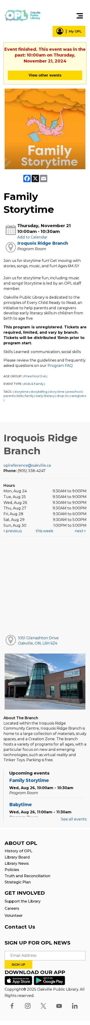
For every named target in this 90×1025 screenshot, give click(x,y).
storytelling (39, 391)
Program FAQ (60, 365)
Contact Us (20, 927)
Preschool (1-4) (35, 376)
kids (20, 396)
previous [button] (13, 531)
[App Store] (18, 980)
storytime (21, 391)
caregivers (78, 396)
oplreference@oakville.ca (27, 465)
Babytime (20, 804)
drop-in (62, 396)
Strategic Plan (18, 882)
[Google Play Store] (49, 980)
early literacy (45, 396)
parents (9, 396)
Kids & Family (34, 384)
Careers (12, 908)
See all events (74, 819)
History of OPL (18, 851)
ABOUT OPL (21, 843)
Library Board (17, 857)
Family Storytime (29, 780)
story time (56, 391)
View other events (45, 75)
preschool (74, 391)
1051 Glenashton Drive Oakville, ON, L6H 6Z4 (38, 640)
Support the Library (23, 901)
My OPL (75, 31)
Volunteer (14, 915)
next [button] (79, 531)
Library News (17, 863)
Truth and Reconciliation (27, 876)
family (29, 396)
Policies (12, 870)
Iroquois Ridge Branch (42, 243)
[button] (80, 16)
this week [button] (44, 531)
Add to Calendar (32, 237)
